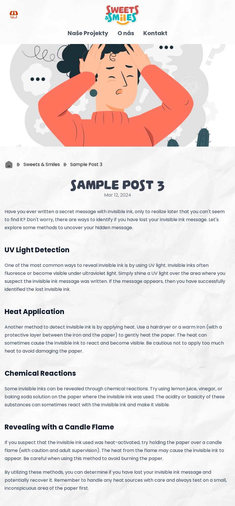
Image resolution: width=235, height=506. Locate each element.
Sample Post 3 (86, 164)
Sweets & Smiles (41, 164)
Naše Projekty (88, 33)
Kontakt (155, 33)
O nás (125, 33)
